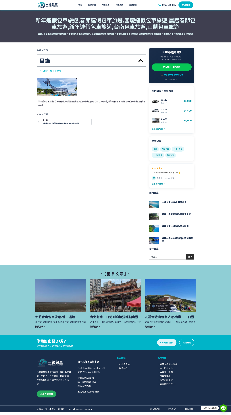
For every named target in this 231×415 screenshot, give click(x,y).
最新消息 (119, 5)
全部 (155, 149)
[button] (140, 60)
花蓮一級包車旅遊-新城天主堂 (176, 214)
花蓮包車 (165, 149)
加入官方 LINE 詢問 (171, 67)
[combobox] (167, 257)
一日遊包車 (158, 155)
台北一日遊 (178, 149)
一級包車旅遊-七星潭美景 (174, 202)
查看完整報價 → (158, 128)
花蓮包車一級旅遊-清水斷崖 (175, 226)
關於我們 (92, 5)
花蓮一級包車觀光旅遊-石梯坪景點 (177, 239)
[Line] (223, 408)
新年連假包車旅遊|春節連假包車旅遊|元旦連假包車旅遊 (67, 34)
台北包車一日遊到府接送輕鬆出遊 (114, 316)
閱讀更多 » (40, 326)
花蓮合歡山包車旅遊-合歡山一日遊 (169, 316)
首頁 (80, 5)
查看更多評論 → (158, 183)
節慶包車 (170, 155)
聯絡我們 (133, 5)
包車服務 (105, 5)
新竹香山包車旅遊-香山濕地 (55, 316)
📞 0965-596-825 (171, 74)
